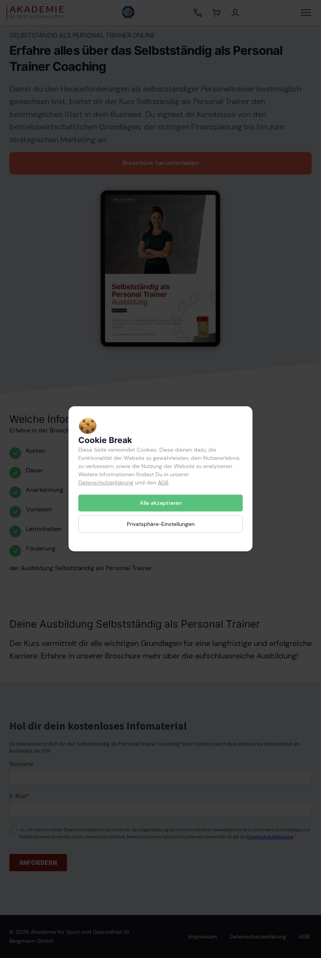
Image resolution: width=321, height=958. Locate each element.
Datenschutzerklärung (105, 482)
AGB (163, 482)
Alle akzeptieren (161, 502)
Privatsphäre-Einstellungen (161, 523)
